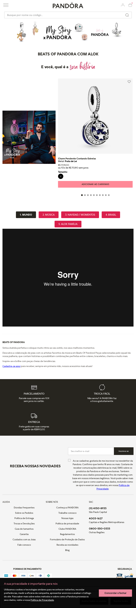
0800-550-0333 (99, 528)
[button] (5, 5)
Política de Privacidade (42, 600)
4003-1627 (96, 518)
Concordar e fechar (115, 593)
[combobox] (68, 15)
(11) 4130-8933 (97, 508)
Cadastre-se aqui (11, 366)
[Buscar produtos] (127, 15)
